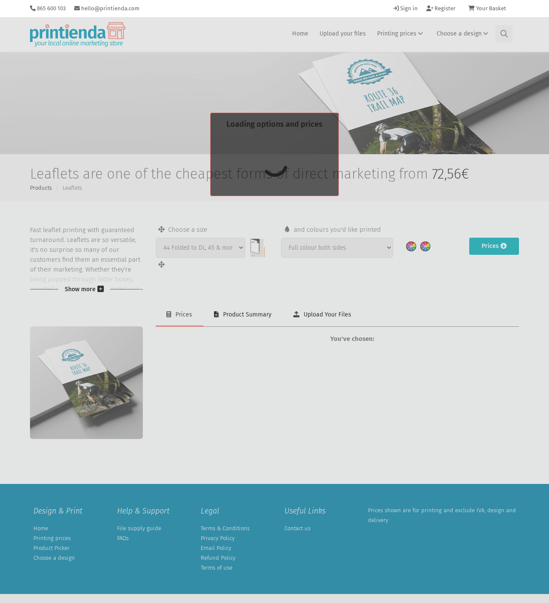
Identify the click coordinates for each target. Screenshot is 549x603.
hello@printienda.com (109, 8)
